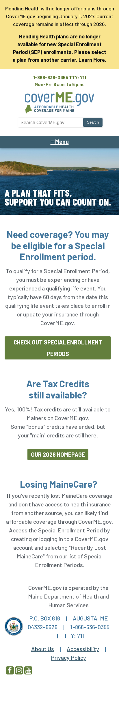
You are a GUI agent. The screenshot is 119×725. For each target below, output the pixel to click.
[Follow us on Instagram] (19, 670)
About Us (42, 648)
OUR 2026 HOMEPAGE (58, 454)
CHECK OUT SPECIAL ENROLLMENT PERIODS (58, 348)
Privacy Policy (68, 657)
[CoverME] (59, 114)
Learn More (92, 60)
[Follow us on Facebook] (10, 670)
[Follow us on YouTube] (28, 670)
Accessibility (83, 648)
